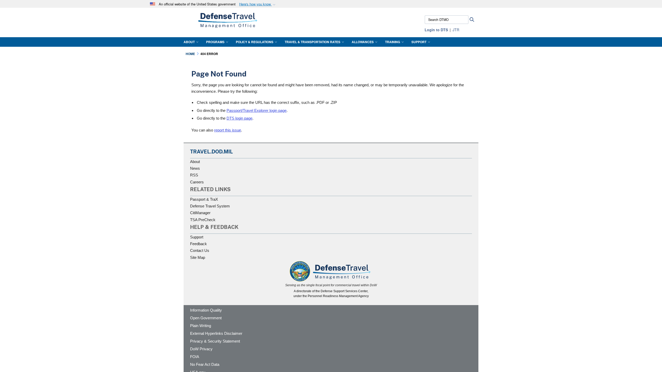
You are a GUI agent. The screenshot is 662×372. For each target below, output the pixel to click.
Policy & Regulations (254, 42)
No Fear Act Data (204, 364)
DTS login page (239, 118)
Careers (197, 182)
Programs (215, 42)
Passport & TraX (204, 199)
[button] (257, 4)
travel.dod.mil (211, 152)
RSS (194, 175)
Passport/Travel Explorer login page (257, 110)
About (189, 42)
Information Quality (206, 310)
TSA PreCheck (202, 220)
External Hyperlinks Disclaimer (216, 333)
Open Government (206, 318)
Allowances (363, 42)
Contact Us (199, 250)
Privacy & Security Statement (215, 341)
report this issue (227, 130)
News (195, 168)
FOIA (194, 356)
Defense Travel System (210, 206)
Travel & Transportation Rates (312, 42)
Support (418, 42)
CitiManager (200, 213)
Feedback (198, 244)
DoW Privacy (201, 349)
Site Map (197, 257)
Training (392, 42)
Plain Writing (200, 325)
